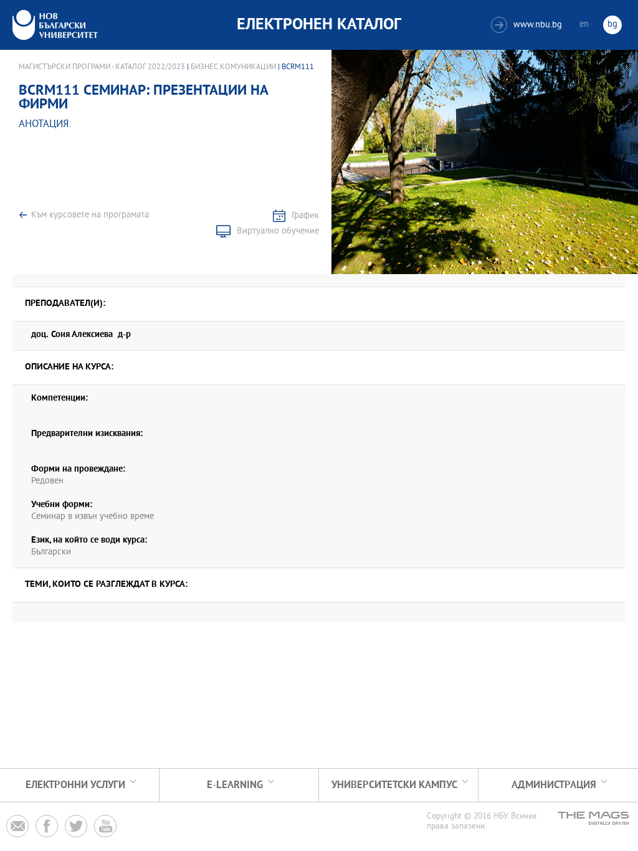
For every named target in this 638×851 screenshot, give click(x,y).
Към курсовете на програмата (90, 215)
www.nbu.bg (528, 25)
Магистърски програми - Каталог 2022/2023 (102, 67)
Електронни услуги (75, 785)
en (584, 25)
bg (612, 25)
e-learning (235, 785)
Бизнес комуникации (233, 67)
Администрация (554, 785)
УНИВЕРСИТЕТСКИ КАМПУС (394, 785)
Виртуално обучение (278, 231)
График (305, 216)
